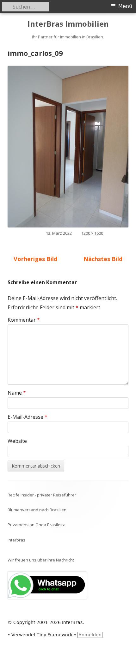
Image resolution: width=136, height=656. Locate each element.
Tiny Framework (54, 634)
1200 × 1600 (92, 233)
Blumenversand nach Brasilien (37, 510)
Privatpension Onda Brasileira (36, 525)
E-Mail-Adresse (27, 416)
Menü (125, 6)
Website (17, 440)
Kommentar (24, 319)
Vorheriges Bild (35, 259)
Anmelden (90, 634)
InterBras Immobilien (68, 24)
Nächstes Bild (102, 259)
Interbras (16, 540)
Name (17, 392)
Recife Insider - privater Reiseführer (42, 495)
